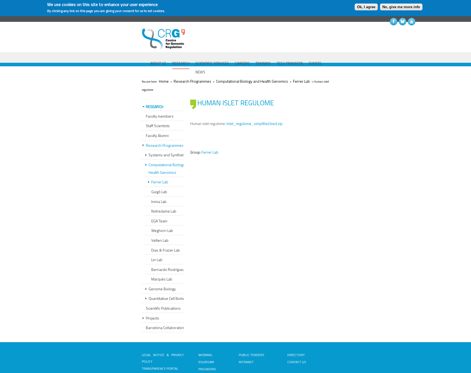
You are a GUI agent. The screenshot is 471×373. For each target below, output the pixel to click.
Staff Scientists (158, 126)
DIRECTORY (296, 354)
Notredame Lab (163, 211)
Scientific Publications (163, 308)
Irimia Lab (159, 201)
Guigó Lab (159, 192)
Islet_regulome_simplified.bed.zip (255, 123)
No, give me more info (401, 7)
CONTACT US (296, 362)
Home (164, 81)
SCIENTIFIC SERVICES (212, 63)
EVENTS (315, 63)
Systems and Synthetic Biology (174, 155)
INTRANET (246, 362)
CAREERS (242, 63)
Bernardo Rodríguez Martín (173, 269)
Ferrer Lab (301, 81)
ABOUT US (158, 63)
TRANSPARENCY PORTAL (160, 368)
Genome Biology (162, 289)
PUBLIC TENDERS (251, 354)
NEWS (200, 72)
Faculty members (160, 116)
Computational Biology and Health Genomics (252, 81)
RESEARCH (180, 63)
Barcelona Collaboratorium (167, 327)
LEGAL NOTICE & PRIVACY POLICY (163, 358)
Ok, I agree (366, 7)
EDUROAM (206, 362)
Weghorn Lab (162, 230)
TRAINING (263, 63)
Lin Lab (156, 259)
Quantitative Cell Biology (168, 298)
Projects (152, 318)
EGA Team (159, 221)
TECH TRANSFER (290, 63)
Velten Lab (159, 240)
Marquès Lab (161, 279)
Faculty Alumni (157, 135)
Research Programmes (192, 81)
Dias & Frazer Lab (165, 250)
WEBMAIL (205, 354)
